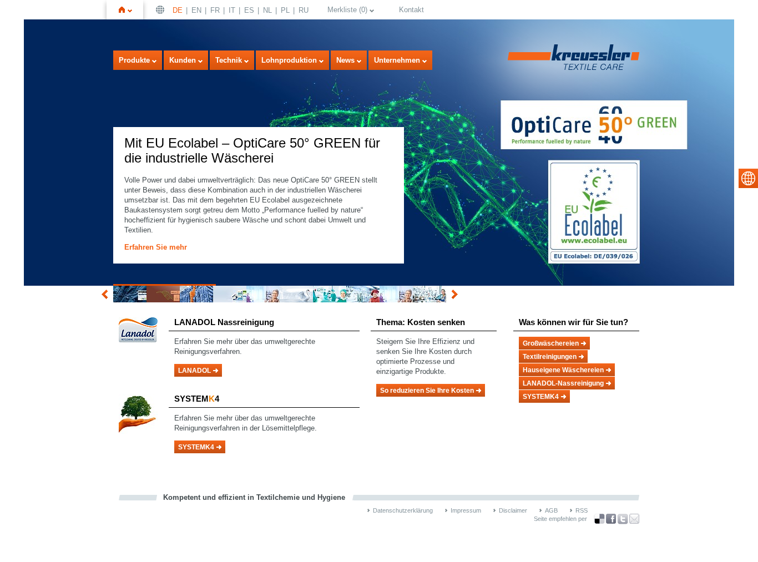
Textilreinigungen (550, 357)
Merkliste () (347, 10)
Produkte (134, 60)
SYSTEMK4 (196, 447)
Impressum (466, 510)
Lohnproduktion (289, 60)
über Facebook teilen (611, 519)
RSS (581, 510)
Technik (228, 60)
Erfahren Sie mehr (155, 247)
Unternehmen (397, 60)
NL (267, 10)
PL (285, 10)
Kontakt (411, 10)
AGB (551, 510)
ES (249, 10)
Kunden (182, 60)
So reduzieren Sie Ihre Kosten (427, 390)
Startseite (130, 9)
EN (196, 10)
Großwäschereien (551, 343)
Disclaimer (513, 510)
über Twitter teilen (622, 519)
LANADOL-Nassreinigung (563, 383)
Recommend (634, 519)
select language (748, 178)
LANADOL (194, 370)
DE (178, 10)
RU (304, 10)
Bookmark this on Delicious (599, 519)
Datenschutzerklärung (403, 510)
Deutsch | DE (161, 9)
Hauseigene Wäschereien (563, 370)
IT (232, 10)
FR (215, 10)
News (345, 60)
